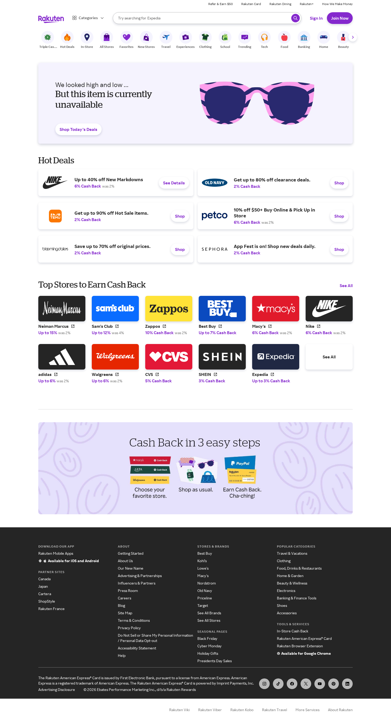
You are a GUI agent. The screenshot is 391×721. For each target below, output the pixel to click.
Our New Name (130, 568)
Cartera (44, 593)
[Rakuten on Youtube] (319, 683)
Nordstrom (206, 583)
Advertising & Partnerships (140, 575)
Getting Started (130, 553)
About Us (125, 560)
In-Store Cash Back (292, 631)
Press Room (128, 590)
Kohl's (202, 560)
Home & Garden (290, 575)
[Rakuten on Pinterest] (333, 683)
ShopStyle (46, 601)
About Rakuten (340, 709)
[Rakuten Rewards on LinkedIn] (347, 683)
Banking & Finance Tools (296, 598)
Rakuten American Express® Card (304, 638)
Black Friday (207, 638)
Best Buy (204, 553)
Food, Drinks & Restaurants (299, 568)
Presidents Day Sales (214, 660)
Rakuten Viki (179, 709)
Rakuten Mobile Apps (55, 553)
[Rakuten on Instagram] (264, 683)
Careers (124, 598)
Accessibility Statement (137, 648)
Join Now (339, 18)
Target (202, 605)
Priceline (204, 598)
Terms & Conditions (134, 620)
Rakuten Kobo (241, 709)
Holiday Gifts (207, 653)
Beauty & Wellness (292, 583)
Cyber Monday (209, 646)
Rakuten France (51, 608)
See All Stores (208, 620)
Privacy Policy (129, 627)
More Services (307, 709)
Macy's (203, 575)
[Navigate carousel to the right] (352, 37)
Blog (121, 605)
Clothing (283, 560)
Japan (43, 586)
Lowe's (203, 568)
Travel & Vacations (292, 553)
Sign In (316, 18)
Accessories (287, 613)
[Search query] (295, 18)
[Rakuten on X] (306, 683)
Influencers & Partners (136, 583)
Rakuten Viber (210, 709)
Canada (44, 579)
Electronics (286, 590)
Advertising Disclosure (56, 689)
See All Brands (209, 613)
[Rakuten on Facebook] (292, 683)
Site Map (125, 613)
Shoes (282, 605)
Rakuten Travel (274, 709)
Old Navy (204, 590)
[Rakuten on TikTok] (278, 683)
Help (122, 655)
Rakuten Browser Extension (300, 646)
